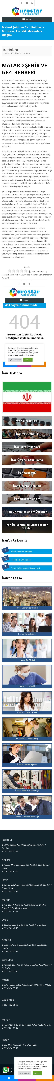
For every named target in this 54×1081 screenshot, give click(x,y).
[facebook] (21, 3)
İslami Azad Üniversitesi (21, 551)
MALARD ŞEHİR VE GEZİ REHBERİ (17, 53)
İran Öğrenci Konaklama (27, 460)
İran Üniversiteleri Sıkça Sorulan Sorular (27, 526)
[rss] (32, 3)
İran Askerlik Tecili (27, 421)
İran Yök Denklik (27, 434)
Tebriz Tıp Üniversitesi (21, 559)
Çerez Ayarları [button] (24, 1073)
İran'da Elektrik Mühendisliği (27, 790)
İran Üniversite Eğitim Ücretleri (27, 512)
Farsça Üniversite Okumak (27, 607)
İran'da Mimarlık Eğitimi (27, 764)
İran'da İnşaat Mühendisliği (27, 738)
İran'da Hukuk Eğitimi (27, 634)
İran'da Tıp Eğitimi (27, 660)
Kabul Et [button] (37, 1073)
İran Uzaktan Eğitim (27, 499)
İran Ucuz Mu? (27, 473)
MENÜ (29, 19)
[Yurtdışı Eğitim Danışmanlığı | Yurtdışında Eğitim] (27, 11)
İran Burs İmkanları (27, 447)
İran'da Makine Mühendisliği (27, 816)
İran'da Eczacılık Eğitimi (27, 712)
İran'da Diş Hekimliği (27, 686)
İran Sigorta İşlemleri (27, 486)
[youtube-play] (26, 3)
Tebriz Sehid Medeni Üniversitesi (25, 568)
